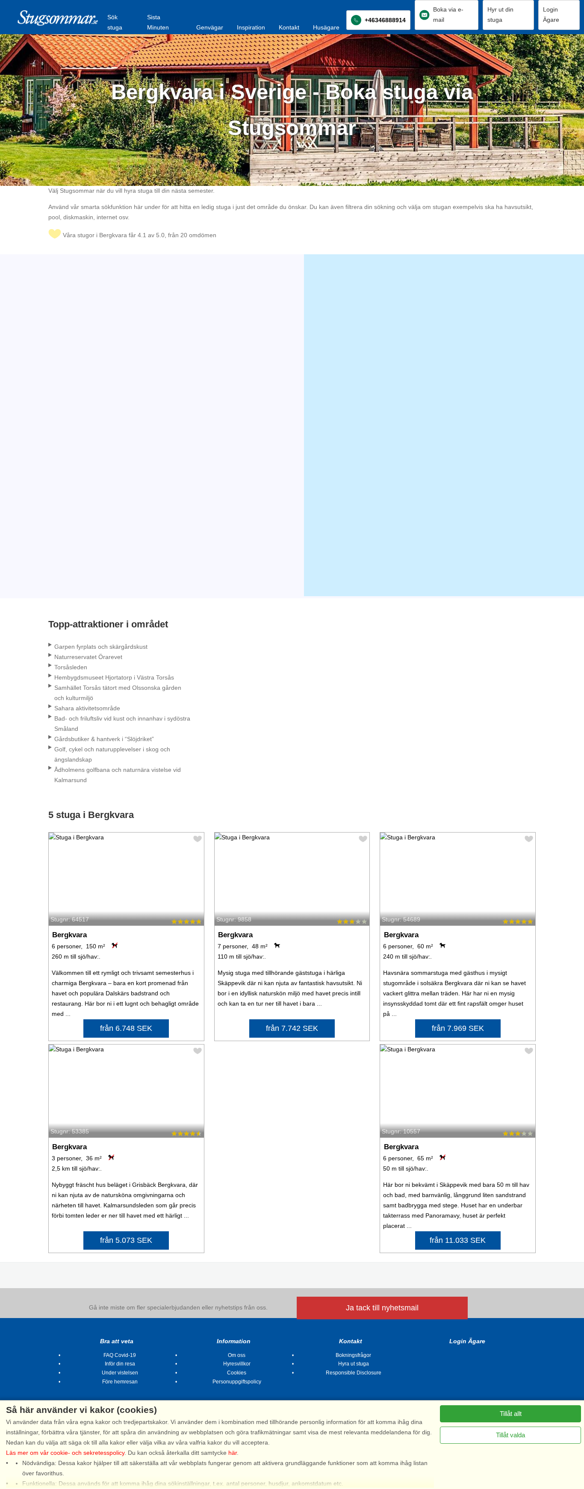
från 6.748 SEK (126, 1028)
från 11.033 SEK (458, 1240)
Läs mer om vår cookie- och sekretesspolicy (65, 1452)
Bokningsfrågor (353, 1355)
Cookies (236, 1373)
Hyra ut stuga (353, 1364)
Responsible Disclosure (353, 1373)
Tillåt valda (510, 1435)
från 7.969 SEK (458, 1028)
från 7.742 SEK (292, 1028)
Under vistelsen (120, 1373)
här (232, 1452)
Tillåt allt (511, 1413)
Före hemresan (120, 1382)
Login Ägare (467, 1341)
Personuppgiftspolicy (236, 1382)
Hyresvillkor (237, 1364)
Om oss (236, 1355)
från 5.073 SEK (126, 1240)
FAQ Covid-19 (119, 1355)
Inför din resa (120, 1364)
